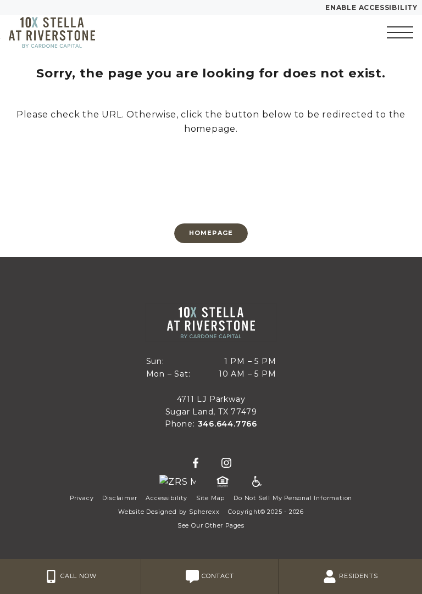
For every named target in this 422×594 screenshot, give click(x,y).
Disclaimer (119, 498)
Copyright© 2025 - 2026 (266, 511)
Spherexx (204, 511)
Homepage (211, 233)
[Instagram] (226, 463)
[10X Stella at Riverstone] (68, 32)
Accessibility (166, 498)
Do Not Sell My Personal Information (293, 498)
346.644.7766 (228, 424)
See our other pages (211, 525)
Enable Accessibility (371, 7)
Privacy (82, 498)
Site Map (210, 498)
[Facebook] (195, 463)
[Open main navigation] (400, 32)
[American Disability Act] (256, 482)
